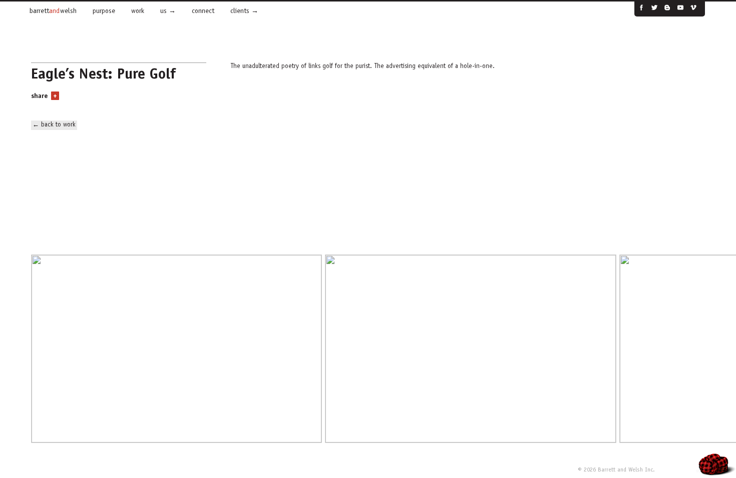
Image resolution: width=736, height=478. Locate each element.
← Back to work (54, 125)
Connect (203, 11)
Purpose (104, 11)
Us (163, 11)
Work (137, 11)
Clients (239, 11)
